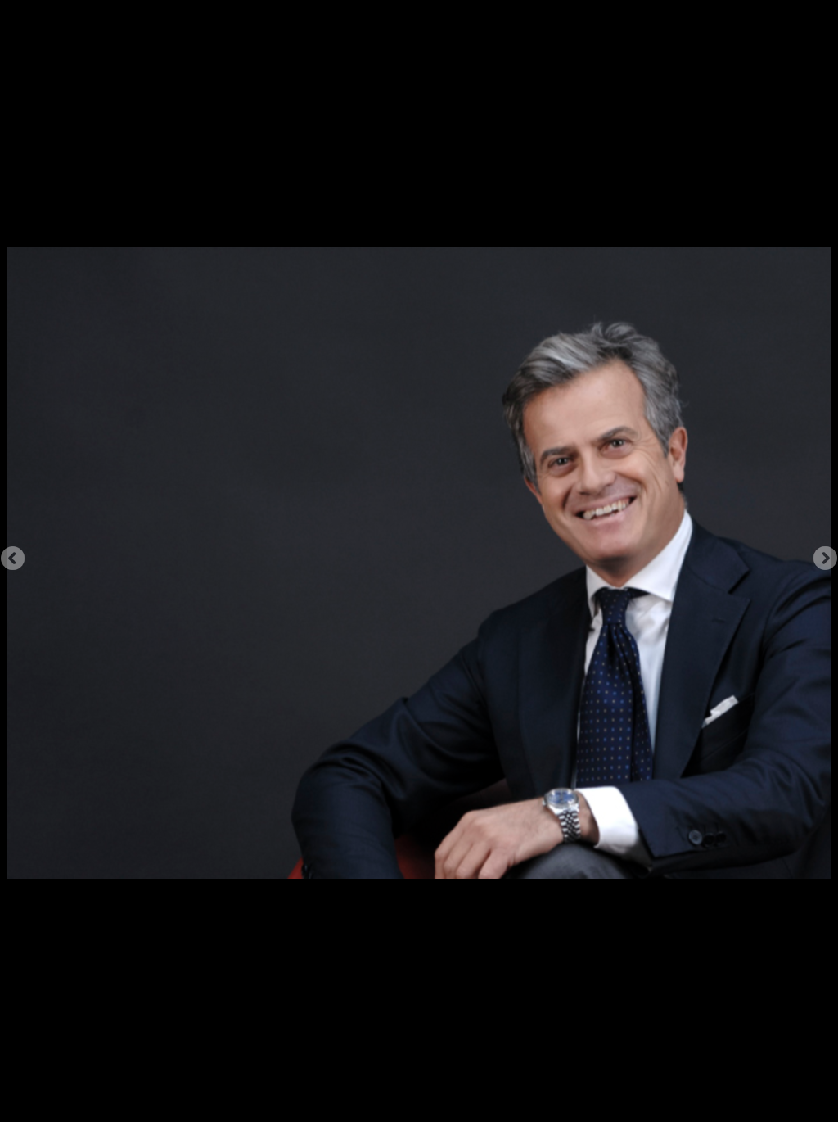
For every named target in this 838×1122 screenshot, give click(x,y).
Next (825, 558)
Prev (12, 558)
